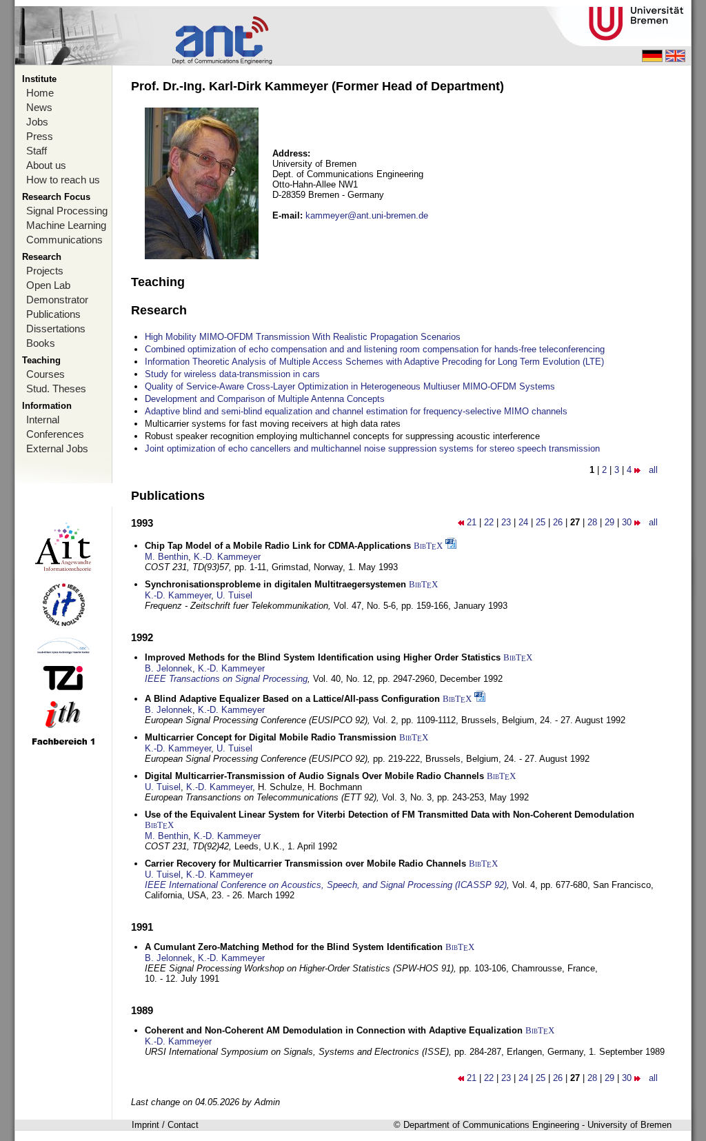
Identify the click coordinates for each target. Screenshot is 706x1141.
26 (558, 522)
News (39, 107)
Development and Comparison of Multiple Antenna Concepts (265, 399)
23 (506, 522)
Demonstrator (57, 299)
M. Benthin (166, 557)
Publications (53, 314)
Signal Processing (67, 210)
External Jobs (57, 448)
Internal (42, 419)
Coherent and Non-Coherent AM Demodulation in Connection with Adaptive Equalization (334, 1030)
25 (540, 522)
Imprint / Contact (165, 1125)
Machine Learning (66, 225)
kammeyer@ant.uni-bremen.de (366, 215)
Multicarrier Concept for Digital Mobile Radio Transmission (270, 737)
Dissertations (55, 328)
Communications (64, 239)
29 (609, 522)
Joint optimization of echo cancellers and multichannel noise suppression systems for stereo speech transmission (372, 448)
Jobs (37, 122)
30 (627, 522)
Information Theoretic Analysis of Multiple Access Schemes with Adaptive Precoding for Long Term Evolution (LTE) (374, 361)
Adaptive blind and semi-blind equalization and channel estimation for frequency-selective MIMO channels (356, 411)
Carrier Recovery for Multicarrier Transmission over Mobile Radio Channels (305, 863)
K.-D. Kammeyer (227, 557)
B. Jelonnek (168, 668)
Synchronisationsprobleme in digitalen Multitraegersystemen (275, 584)
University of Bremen (629, 1125)
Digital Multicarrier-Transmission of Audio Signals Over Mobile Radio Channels (314, 776)
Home (40, 93)
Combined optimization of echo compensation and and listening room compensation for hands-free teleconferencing (375, 349)
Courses (45, 374)
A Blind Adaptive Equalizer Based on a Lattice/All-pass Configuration (292, 699)
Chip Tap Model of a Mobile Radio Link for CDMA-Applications (278, 546)
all (653, 470)
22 (489, 522)
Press (39, 136)
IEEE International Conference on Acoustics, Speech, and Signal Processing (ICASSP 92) (326, 885)
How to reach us (63, 179)
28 (592, 522)
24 (523, 522)
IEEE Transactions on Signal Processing (226, 679)
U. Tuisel (234, 595)
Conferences (55, 434)
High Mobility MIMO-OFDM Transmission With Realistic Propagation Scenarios (303, 337)
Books (40, 343)
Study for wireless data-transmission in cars (232, 374)
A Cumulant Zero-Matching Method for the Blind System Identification (294, 947)
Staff (36, 150)
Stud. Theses (56, 388)
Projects (44, 270)
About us (46, 165)
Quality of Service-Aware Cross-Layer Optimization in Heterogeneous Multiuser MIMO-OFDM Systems (350, 386)
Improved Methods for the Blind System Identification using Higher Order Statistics (323, 657)
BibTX (428, 546)
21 (471, 522)
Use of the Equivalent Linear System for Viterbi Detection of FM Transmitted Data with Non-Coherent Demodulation (389, 814)
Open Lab (48, 285)
